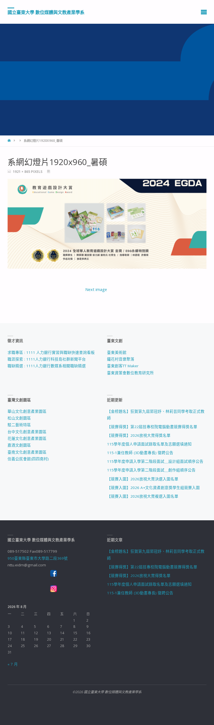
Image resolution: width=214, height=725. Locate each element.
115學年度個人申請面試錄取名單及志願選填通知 (149, 444)
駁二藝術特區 (19, 424)
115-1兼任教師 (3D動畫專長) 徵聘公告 (140, 452)
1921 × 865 (22, 171)
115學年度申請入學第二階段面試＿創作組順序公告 (151, 470)
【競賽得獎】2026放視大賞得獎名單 (139, 435)
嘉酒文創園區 (19, 445)
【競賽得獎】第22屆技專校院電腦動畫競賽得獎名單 (152, 426)
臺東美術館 (117, 352)
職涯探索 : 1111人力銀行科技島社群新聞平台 (47, 359)
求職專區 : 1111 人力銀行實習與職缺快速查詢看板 (51, 352)
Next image (96, 289)
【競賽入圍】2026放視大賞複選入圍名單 (142, 496)
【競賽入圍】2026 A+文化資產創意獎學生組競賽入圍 (153, 487)
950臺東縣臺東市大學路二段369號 (38, 558)
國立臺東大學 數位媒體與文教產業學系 (46, 12)
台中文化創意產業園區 (27, 431)
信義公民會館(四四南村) (28, 458)
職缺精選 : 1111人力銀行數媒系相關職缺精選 (47, 365)
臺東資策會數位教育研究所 (130, 372)
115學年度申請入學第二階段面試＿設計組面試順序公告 (155, 461)
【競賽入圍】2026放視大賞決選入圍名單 (142, 478)
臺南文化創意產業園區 (27, 452)
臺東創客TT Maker (122, 365)
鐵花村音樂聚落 (120, 359)
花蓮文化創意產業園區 (27, 438)
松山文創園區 (19, 418)
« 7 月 (13, 664)
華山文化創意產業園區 (27, 411)
